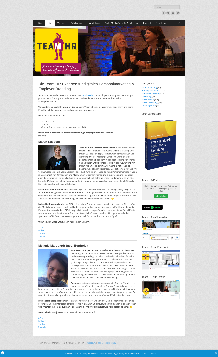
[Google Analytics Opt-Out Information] (2, 353)
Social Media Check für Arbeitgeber (121, 23)
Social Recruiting (150, 102)
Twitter (41, 233)
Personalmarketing (151, 93)
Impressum (91, 343)
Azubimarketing (149, 87)
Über (50, 23)
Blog (40, 23)
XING (40, 227)
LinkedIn (42, 230)
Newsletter (161, 23)
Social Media (87, 95)
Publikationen (77, 23)
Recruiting (147, 96)
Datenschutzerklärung (107, 343)
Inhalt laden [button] (161, 196)
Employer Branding (151, 90)
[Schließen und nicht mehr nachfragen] (216, 353)
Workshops (94, 23)
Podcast (147, 23)
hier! (154, 353)
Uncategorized (149, 105)
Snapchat (42, 236)
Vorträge (61, 23)
